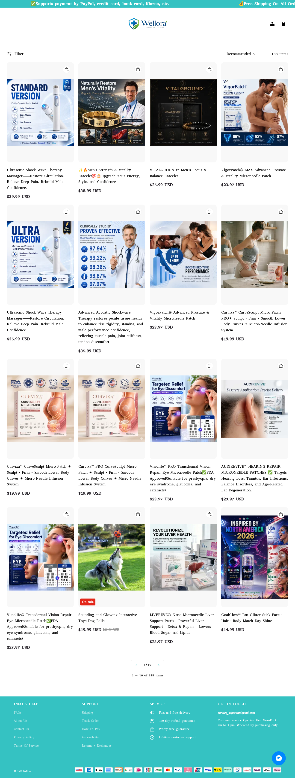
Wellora (27, 771)
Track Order (90, 721)
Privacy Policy (24, 737)
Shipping (87, 713)
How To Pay (91, 729)
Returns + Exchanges (97, 746)
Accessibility (90, 737)
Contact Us (21, 729)
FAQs (17, 713)
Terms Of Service (26, 746)
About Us (20, 721)
